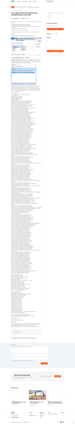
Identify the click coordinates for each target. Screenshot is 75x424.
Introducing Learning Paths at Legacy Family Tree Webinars (19, 402)
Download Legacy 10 (50, 1)
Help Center (42, 412)
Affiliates (41, 417)
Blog (13, 7)
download (39, 21)
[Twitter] (54, 34)
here (35, 35)
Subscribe (55, 29)
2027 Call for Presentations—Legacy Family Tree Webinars (36, 402)
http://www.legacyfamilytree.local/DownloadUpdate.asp (20, 338)
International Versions (32, 415)
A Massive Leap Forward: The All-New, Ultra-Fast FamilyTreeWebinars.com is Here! (55, 402)
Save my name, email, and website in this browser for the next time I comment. (23, 360)
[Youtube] (56, 34)
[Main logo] (13, 1)
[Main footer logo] (13, 413)
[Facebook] (52, 34)
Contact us (41, 415)
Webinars (34, 1)
